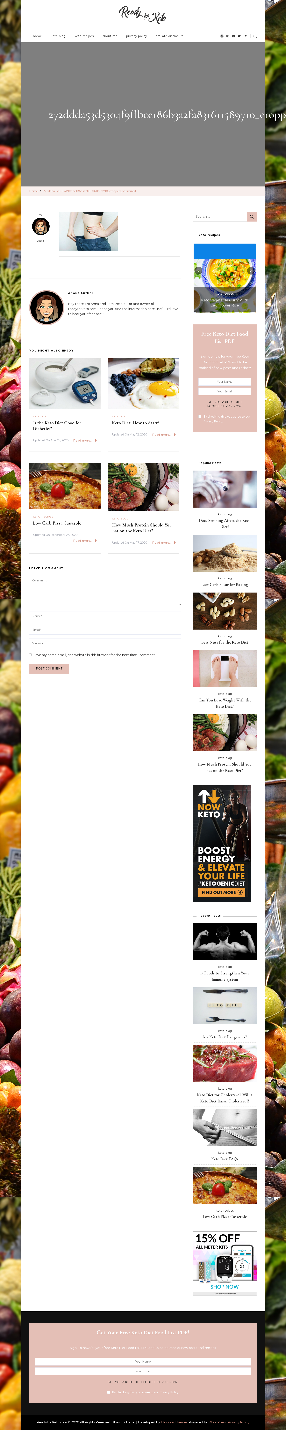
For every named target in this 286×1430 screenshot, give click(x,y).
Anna (40, 240)
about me (110, 36)
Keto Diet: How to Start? (135, 423)
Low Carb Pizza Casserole (57, 523)
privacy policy (136, 36)
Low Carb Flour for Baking (224, 584)
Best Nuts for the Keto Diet (224, 642)
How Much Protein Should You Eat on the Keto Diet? (142, 528)
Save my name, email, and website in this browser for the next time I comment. (94, 655)
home (37, 36)
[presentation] (198, 271)
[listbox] (225, 278)
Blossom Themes (174, 1422)
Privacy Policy (238, 1422)
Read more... (83, 440)
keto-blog (58, 36)
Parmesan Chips (224, 305)
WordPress (217, 1422)
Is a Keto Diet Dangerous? (225, 1037)
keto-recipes (84, 36)
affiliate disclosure (170, 36)
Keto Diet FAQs (224, 1158)
